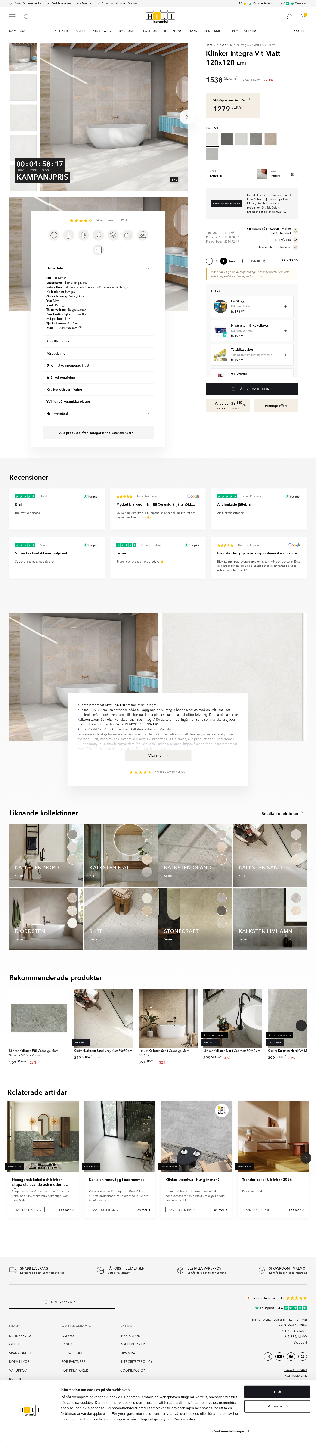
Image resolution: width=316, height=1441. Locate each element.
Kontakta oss (296, 1376)
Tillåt (277, 1392)
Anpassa (275, 1406)
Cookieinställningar (228, 1431)
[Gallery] (114, 117)
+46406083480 (295, 1370)
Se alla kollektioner (281, 814)
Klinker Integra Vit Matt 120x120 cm (253, 45)
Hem (209, 45)
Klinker (221, 45)
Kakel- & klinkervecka (27, 3)
